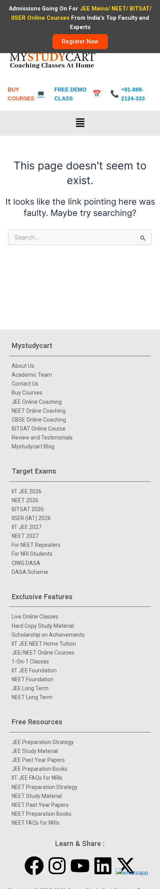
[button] (80, 123)
